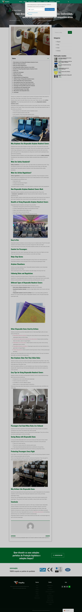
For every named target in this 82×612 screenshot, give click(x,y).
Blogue (46, 1)
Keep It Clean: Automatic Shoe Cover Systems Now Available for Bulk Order (64, 58)
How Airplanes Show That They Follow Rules (23, 82)
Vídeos (58, 1)
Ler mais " (60, 60)
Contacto (51, 1)
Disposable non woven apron (19, 342)
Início (20, 1)
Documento (31, 1)
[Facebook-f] (62, 587)
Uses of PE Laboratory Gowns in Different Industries (64, 72)
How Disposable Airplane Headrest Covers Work (23, 67)
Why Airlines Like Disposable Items (21, 90)
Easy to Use (15, 70)
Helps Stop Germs (17, 74)
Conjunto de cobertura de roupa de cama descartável (25, 339)
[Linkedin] (67, 587)
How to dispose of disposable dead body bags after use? (64, 65)
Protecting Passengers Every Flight (21, 89)
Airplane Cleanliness (17, 75)
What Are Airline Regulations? (20, 65)
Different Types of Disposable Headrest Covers (24, 79)
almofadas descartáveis (38, 512)
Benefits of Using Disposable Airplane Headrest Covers (25, 69)
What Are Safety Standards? (19, 63)
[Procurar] (70, 32)
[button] (68, 2)
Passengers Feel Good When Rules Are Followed (24, 85)
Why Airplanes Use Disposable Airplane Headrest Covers (25, 62)
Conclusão (16, 92)
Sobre (25, 1)
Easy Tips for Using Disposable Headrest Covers (24, 84)
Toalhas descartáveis (17, 349)
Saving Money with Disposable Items (22, 87)
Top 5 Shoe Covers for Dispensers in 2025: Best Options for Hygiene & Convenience (65, 62)
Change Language (49, 9)
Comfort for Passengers (18, 72)
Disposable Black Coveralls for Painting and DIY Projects (65, 75)
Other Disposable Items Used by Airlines (23, 80)
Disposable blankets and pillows (20, 346)
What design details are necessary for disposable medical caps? (63, 69)
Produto (38, 1)
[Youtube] (65, 587)
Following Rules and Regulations (21, 77)
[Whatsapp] (69, 587)
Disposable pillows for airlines (19, 335)
